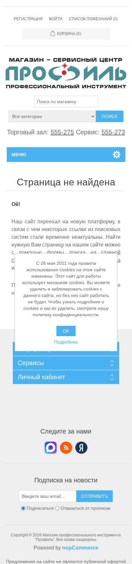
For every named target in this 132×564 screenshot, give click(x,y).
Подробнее (66, 342)
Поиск (109, 116)
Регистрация (28, 19)
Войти (55, 19)
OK (66, 331)
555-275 (62, 132)
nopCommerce (80, 548)
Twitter (51, 448)
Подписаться (40, 508)
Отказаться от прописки (86, 508)
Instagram (81, 448)
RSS (66, 448)
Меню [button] (19, 154)
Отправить (94, 496)
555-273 (113, 132)
